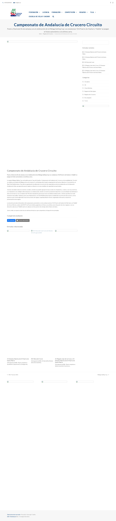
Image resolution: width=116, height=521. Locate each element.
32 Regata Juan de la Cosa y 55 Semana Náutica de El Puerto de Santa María (65, 360)
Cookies (34, 514)
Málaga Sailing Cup (102, 375)
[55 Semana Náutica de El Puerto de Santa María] (18, 293)
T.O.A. (86, 101)
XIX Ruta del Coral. (37, 359)
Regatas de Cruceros (90, 94)
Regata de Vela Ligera (90, 91)
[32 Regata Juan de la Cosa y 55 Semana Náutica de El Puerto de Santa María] (66, 293)
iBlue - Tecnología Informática (22, 516)
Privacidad (23, 514)
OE (85, 85)
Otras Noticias (88, 88)
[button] (53, 17)
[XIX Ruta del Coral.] (42, 293)
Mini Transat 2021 (12, 375)
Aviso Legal (29, 514)
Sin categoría (87, 97)
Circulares (87, 81)
